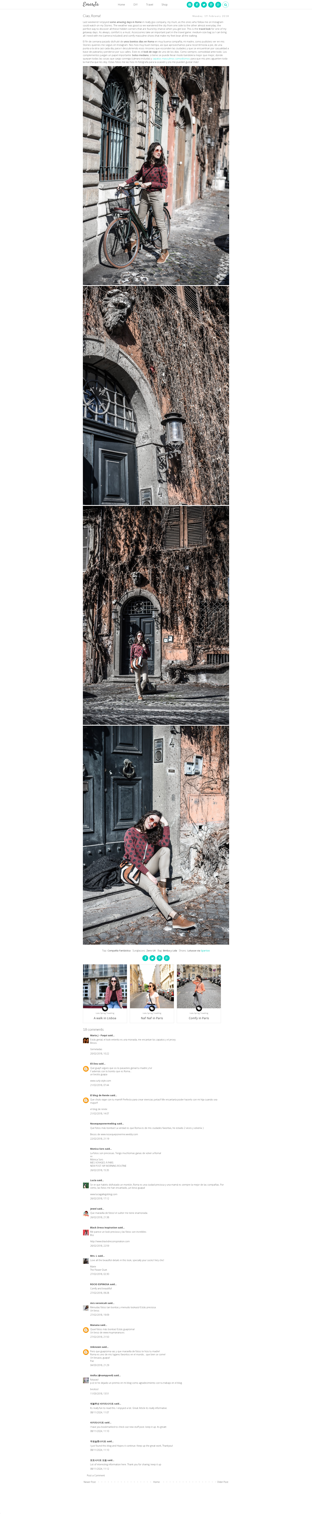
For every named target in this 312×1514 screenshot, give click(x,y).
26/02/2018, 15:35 (99, 1170)
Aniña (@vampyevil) (102, 1375)
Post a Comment (96, 1475)
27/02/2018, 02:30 (99, 1274)
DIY (135, 4)
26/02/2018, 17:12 (99, 1198)
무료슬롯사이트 (98, 1441)
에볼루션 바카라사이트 (102, 1403)
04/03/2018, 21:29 (99, 1365)
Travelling (110, 1013)
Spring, (103, 1013)
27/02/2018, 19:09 (99, 1314)
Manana (95, 1325)
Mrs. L (94, 1255)
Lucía (93, 1180)
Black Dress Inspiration (104, 1227)
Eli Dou (94, 1063)
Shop (165, 4)
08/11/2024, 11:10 (99, 1431)
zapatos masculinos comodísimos (171, 58)
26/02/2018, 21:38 (99, 1217)
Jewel (93, 1208)
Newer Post (90, 1481)
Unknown (96, 1346)
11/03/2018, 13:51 (99, 1393)
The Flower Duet (98, 1269)
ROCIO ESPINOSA (100, 1284)
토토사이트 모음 (98, 1460)
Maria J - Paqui (99, 1035)
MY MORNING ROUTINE (114, 1165)
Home (121, 4)
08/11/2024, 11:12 (99, 1468)
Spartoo (205, 950)
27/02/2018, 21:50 (99, 1336)
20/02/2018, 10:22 (99, 1053)
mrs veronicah (99, 1303)
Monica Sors (97, 1148)
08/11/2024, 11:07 (99, 1412)
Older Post (222, 1481)
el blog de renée (98, 1109)
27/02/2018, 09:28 (99, 1292)
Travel (149, 4)
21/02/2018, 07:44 (99, 1085)
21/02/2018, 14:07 (99, 1113)
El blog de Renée (100, 1095)
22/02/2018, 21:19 (99, 1138)
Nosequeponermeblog (103, 1123)
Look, (98, 1013)
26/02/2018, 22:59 (99, 1245)
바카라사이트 (97, 1422)
